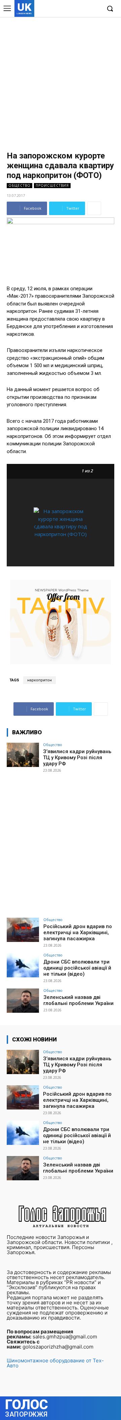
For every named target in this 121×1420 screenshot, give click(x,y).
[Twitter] (85, 9)
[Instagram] (75, 9)
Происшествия (52, 185)
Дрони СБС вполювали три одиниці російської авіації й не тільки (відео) (77, 968)
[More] (94, 208)
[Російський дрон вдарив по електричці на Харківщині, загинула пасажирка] (23, 930)
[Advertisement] (60, 81)
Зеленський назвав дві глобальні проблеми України (78, 1000)
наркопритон (39, 680)
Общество (19, 185)
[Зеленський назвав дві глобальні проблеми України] (23, 1000)
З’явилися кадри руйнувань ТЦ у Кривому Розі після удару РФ (77, 757)
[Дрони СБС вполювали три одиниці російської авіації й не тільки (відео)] (23, 965)
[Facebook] (64, 9)
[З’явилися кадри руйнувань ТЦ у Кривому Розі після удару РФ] (23, 755)
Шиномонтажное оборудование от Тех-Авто (55, 1363)
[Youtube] (95, 9)
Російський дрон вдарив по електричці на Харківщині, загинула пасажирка (77, 932)
